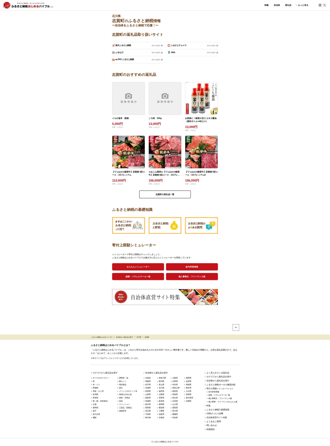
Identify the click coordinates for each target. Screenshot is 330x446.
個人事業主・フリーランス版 (192, 276)
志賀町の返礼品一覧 (165, 194)
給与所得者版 (192, 267)
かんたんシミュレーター (138, 267)
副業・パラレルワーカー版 (138, 276)
